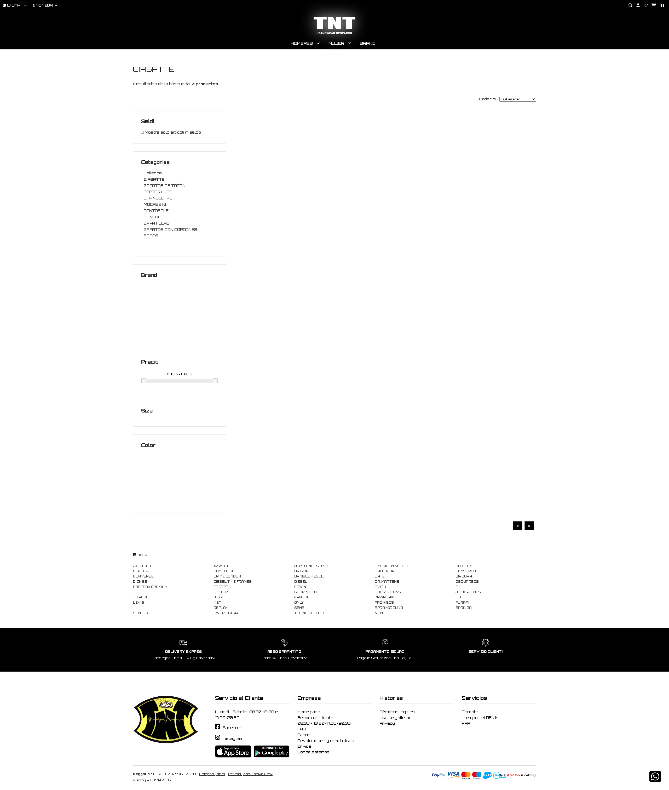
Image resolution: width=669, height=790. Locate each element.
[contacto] (644, 6)
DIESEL (300, 581)
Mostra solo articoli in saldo (172, 132)
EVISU (380, 587)
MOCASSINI (155, 204)
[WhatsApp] (655, 780)
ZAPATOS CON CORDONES (170, 229)
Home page (308, 712)
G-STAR (221, 592)
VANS (380, 613)
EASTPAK (222, 587)
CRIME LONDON (227, 576)
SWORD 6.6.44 (226, 613)
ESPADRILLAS (158, 192)
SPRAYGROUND (389, 608)
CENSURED (465, 571)
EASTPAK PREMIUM (150, 587)
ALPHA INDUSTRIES (312, 566)
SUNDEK (140, 613)
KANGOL (301, 597)
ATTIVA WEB (159, 780)
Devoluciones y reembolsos (325, 741)
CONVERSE (143, 576)
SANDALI (153, 217)
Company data (212, 774)
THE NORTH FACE (310, 613)
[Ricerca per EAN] (660, 6)
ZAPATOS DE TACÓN (165, 186)
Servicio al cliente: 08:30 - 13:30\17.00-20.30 (324, 720)
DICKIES (140, 581)
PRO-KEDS (384, 602)
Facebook (233, 728)
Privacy (387, 723)
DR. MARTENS (387, 581)
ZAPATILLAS (157, 223)
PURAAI (462, 602)
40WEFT (221, 566)
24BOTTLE (142, 566)
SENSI (299, 608)
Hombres (302, 43)
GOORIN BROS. (307, 592)
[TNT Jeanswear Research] (334, 34)
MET (217, 602)
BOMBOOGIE (224, 571)
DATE (380, 576)
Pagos (303, 735)
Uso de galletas (395, 717)
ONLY (299, 602)
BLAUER (140, 571)
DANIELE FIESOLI (309, 576)
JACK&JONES (468, 592)
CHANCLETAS (158, 198)
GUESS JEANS (388, 592)
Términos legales (397, 712)
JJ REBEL (142, 597)
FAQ (301, 729)
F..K (458, 587)
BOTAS (151, 236)
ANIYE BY (463, 566)
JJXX (218, 597)
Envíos (304, 746)
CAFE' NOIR (385, 571)
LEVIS (138, 602)
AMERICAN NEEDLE (392, 566)
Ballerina (153, 173)
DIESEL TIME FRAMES (233, 581)
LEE (459, 597)
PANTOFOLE (156, 211)
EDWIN (300, 587)
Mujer (336, 43)
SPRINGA (463, 608)
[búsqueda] (628, 6)
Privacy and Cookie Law (250, 774)
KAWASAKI (384, 597)
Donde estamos (313, 752)
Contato (470, 712)
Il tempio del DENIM (480, 717)
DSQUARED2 (466, 581)
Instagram (233, 738)
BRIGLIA (301, 571)
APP (466, 723)
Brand (368, 43)
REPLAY (221, 608)
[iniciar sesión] (636, 6)
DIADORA (463, 576)
